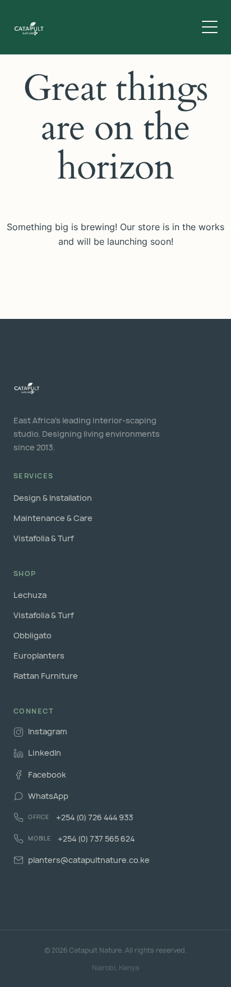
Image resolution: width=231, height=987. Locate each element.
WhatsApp (48, 795)
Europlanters (38, 655)
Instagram (47, 731)
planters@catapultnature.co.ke (89, 860)
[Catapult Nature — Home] (29, 27)
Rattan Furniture (45, 675)
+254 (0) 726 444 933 (80, 817)
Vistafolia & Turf (43, 538)
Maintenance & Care (53, 518)
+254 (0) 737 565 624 (81, 838)
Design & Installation (52, 497)
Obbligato (32, 635)
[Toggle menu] (210, 27)
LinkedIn (44, 752)
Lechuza (30, 595)
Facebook (47, 774)
